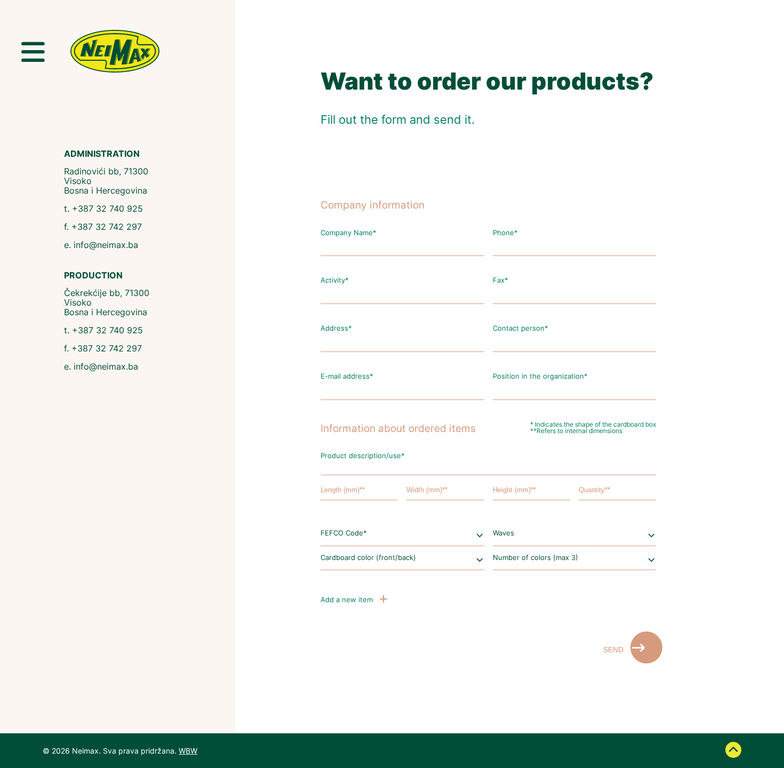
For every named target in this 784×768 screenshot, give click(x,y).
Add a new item (348, 600)
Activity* (335, 280)
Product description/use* (363, 456)
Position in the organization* (540, 376)
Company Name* (349, 233)
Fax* (500, 280)
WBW (188, 750)
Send (614, 649)
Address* (336, 328)
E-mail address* (347, 376)
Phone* (505, 233)
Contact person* (520, 328)
